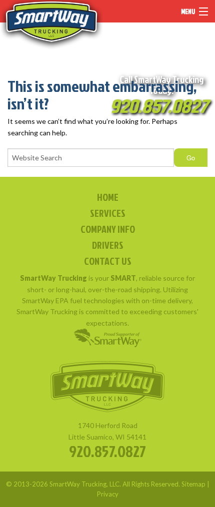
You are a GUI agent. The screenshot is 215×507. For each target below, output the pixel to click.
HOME (107, 197)
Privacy (107, 494)
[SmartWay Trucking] (51, 25)
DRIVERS (108, 245)
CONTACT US (108, 261)
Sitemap (194, 484)
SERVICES (108, 213)
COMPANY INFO (107, 229)
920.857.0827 (107, 451)
